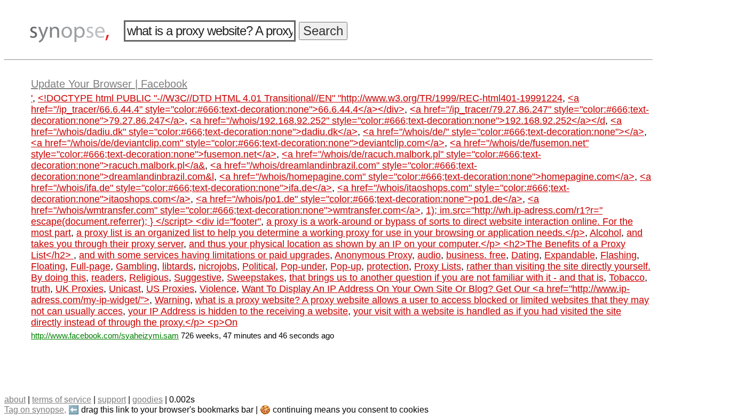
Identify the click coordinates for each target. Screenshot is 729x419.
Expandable (569, 255)
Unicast (125, 288)
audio (429, 255)
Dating (525, 255)
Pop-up (345, 266)
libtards (177, 266)
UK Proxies (80, 288)
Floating (48, 266)
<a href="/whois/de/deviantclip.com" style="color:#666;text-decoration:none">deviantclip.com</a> (238, 143)
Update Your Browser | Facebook (109, 84)
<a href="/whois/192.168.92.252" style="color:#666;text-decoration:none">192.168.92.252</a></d (397, 120)
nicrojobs (218, 266)
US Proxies (170, 288)
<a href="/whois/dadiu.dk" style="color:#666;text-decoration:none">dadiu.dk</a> (326, 126)
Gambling (136, 266)
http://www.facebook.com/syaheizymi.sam (105, 335)
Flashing (618, 255)
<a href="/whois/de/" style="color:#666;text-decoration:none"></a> (503, 132)
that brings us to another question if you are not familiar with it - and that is (446, 277)
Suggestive (197, 277)
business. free (476, 255)
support (112, 399)
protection (388, 266)
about (15, 399)
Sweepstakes (255, 277)
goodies (147, 399)
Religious (149, 277)
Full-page (90, 266)
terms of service (61, 399)
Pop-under (303, 266)
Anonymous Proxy (373, 255)
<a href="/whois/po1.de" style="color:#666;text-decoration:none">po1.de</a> (359, 199)
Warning (172, 300)
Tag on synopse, (35, 409)
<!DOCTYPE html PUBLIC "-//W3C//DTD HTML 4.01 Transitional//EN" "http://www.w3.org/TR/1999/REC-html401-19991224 (300, 98)
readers (107, 277)
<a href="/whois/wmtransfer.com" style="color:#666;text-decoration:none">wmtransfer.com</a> (285, 205)
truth (40, 288)
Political (258, 266)
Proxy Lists (437, 266)
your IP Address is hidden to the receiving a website (238, 311)
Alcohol (605, 232)
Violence (218, 288)
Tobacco (627, 277)
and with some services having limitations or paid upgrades (204, 255)
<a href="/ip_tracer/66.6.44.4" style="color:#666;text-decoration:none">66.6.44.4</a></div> (305, 104)
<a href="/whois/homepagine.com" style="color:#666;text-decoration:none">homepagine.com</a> (427, 176)
